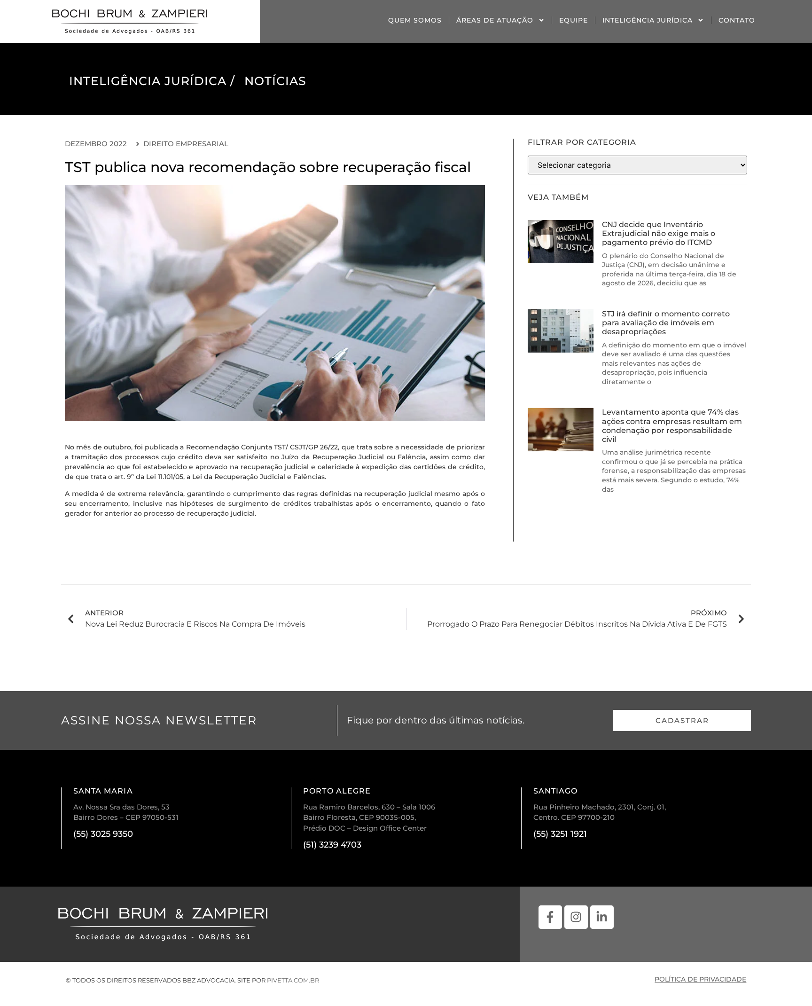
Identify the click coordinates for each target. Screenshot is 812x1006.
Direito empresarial (185, 143)
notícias (275, 81)
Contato (736, 20)
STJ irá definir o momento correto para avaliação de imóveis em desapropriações (666, 322)
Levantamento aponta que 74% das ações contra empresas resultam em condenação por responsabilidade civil (672, 426)
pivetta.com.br (293, 980)
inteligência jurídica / (152, 81)
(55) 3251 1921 (560, 834)
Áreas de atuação (494, 20)
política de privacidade (700, 979)
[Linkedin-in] (602, 917)
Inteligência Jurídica (647, 20)
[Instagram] (576, 917)
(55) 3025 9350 (103, 834)
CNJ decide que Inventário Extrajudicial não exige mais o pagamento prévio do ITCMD (658, 233)
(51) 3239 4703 (332, 845)
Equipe (573, 20)
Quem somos (415, 20)
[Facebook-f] (550, 917)
